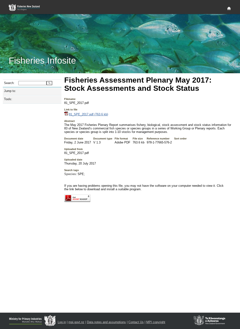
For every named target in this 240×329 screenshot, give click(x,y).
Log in (62, 322)
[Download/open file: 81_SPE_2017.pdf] (66, 114)
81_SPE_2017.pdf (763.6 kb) (88, 114)
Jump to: (10, 91)
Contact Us (136, 322)
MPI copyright (155, 322)
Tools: (8, 99)
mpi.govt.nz (76, 322)
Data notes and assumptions (106, 322)
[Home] (229, 8)
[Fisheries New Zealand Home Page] (27, 8)
